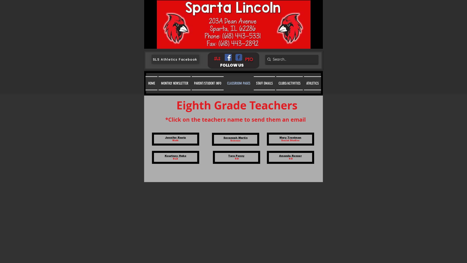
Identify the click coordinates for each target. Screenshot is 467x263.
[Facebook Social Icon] (228, 57)
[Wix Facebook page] (238, 57)
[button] (207, 83)
